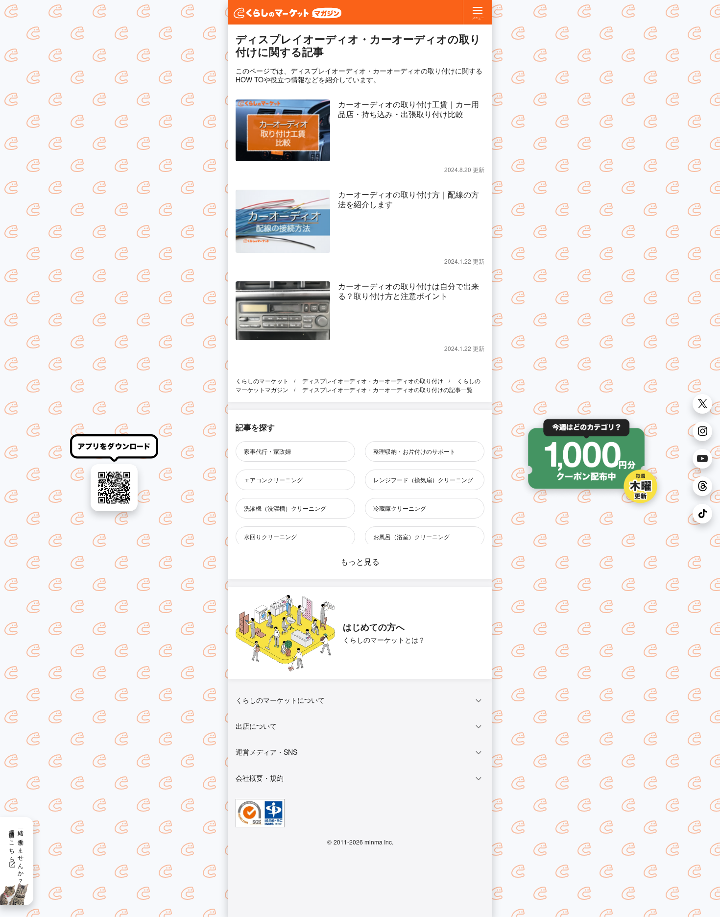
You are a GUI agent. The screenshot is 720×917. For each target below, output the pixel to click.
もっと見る (360, 561)
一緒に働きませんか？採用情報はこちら (16, 853)
